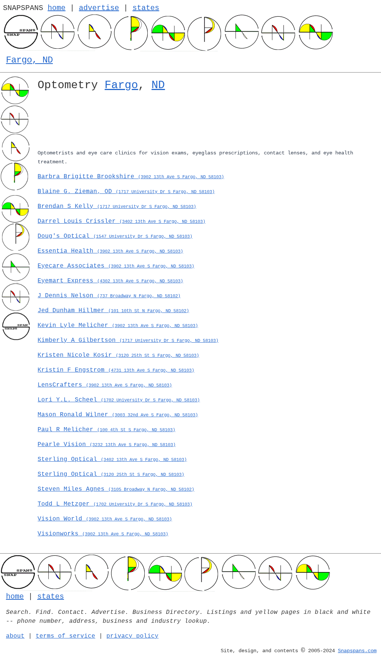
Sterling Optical (112, 459)
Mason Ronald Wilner (118, 414)
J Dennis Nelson (109, 295)
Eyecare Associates (116, 266)
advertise (99, 8)
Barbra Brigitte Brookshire (131, 176)
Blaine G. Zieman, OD (126, 191)
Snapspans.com (357, 651)
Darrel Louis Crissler (121, 221)
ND (158, 85)
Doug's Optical (115, 236)
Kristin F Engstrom (116, 370)
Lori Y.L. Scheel (119, 400)
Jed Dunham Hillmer (113, 310)
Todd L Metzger (115, 504)
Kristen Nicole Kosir (118, 355)
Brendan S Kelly (117, 206)
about (15, 636)
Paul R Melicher (106, 429)
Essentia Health (110, 251)
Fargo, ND (29, 60)
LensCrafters (105, 385)
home (56, 8)
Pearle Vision (107, 444)
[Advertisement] (206, 121)
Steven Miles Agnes (116, 489)
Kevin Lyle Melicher (118, 325)
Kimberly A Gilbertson (128, 340)
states (145, 8)
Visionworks (103, 534)
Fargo (121, 85)
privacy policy (132, 636)
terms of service (65, 636)
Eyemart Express (110, 281)
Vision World (105, 519)
